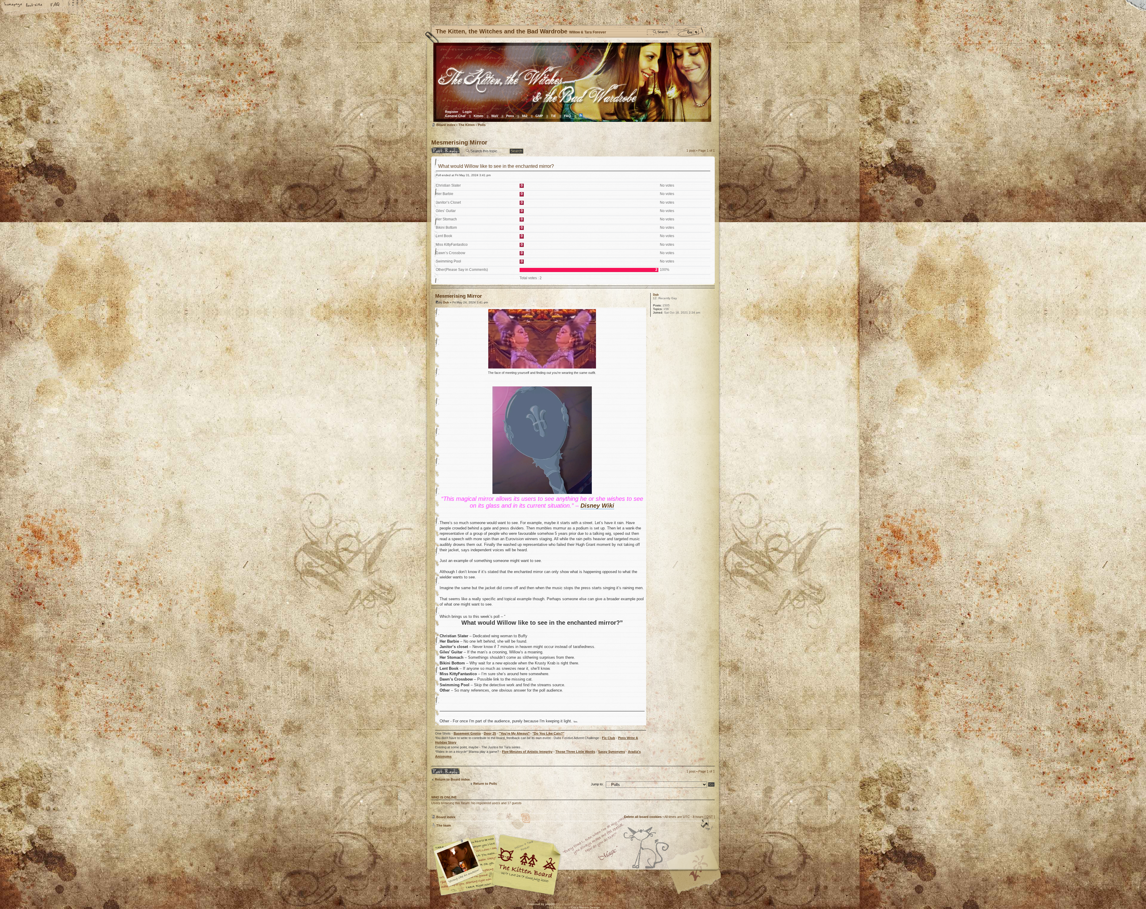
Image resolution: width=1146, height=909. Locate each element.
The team (443, 825)
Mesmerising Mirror (459, 142)
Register (451, 111)
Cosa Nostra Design (585, 907)
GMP (539, 116)
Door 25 (490, 733)
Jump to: (597, 784)
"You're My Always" (514, 733)
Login (467, 111)
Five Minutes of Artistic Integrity (527, 751)
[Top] (707, 824)
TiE (553, 116)
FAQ (55, 5)
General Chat (455, 116)
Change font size (34, 5)
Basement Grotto (467, 733)
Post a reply (440, 149)
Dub (446, 302)
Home (13, 5)
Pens (510, 116)
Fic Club (608, 738)
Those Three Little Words (575, 751)
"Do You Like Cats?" (548, 733)
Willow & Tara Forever (527, 863)
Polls (482, 125)
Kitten (478, 116)
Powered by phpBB (541, 904)
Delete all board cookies (643, 817)
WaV (494, 116)
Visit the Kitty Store (696, 878)
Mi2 (524, 116)
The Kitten (466, 125)
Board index (572, 82)
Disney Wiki (597, 505)
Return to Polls (485, 783)
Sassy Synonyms (611, 751)
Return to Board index (452, 779)
